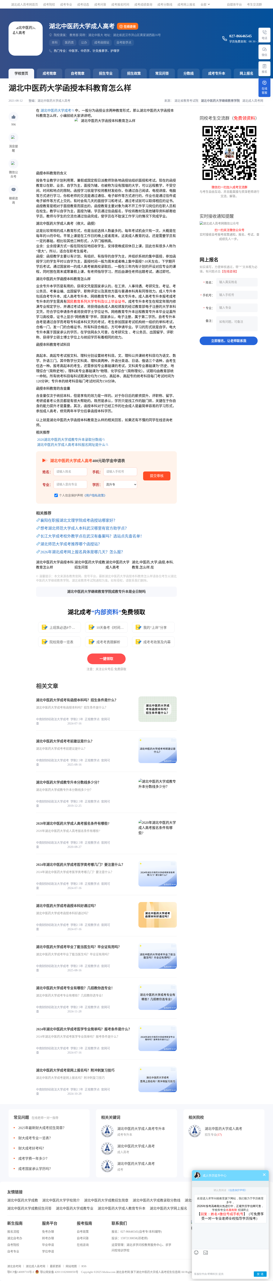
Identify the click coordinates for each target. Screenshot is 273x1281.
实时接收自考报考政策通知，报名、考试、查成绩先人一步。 (229, 234)
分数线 (188, 73)
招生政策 (134, 73)
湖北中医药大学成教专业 (74, 1208)
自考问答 (83, 1238)
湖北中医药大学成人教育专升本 (121, 1208)
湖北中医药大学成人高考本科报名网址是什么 (71, 445)
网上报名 (246, 73)
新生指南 (15, 1223)
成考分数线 (164, 4)
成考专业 (66, 4)
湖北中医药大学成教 (22, 1200)
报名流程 (13, 1231)
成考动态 (83, 4)
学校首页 (21, 73)
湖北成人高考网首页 (24, 4)
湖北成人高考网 (35, 1266)
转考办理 (48, 1238)
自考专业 (13, 1251)
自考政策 (83, 1231)
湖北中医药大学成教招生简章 (106, 1200)
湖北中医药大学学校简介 (61, 1200)
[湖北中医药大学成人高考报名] (264, 66)
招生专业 (106, 73)
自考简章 (77, 73)
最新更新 (55, 1266)
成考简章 (49, 73)
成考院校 (49, 4)
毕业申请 (48, 1244)
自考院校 (13, 1244)
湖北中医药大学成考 (56, 110)
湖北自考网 (14, 1266)
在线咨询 (130, 26)
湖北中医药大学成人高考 (54, 100)
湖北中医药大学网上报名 (168, 1208)
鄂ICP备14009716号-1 (20, 1272)
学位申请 (48, 1251)
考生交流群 (254, 4)
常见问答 (162, 73)
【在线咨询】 (229, 271)
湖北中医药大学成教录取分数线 (156, 1200)
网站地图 (71, 1266)
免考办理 (48, 1231)
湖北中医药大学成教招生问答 (29, 1208)
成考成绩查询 (143, 4)
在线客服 (264, 90)
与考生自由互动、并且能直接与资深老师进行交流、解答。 (229, 192)
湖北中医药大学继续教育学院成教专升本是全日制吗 (106, 591)
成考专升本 (216, 73)
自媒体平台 (234, 4)
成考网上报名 (186, 4)
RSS (83, 1266)
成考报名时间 (120, 4)
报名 (264, 71)
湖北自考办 (14, 1238)
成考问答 (100, 4)
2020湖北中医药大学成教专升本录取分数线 (69, 439)
